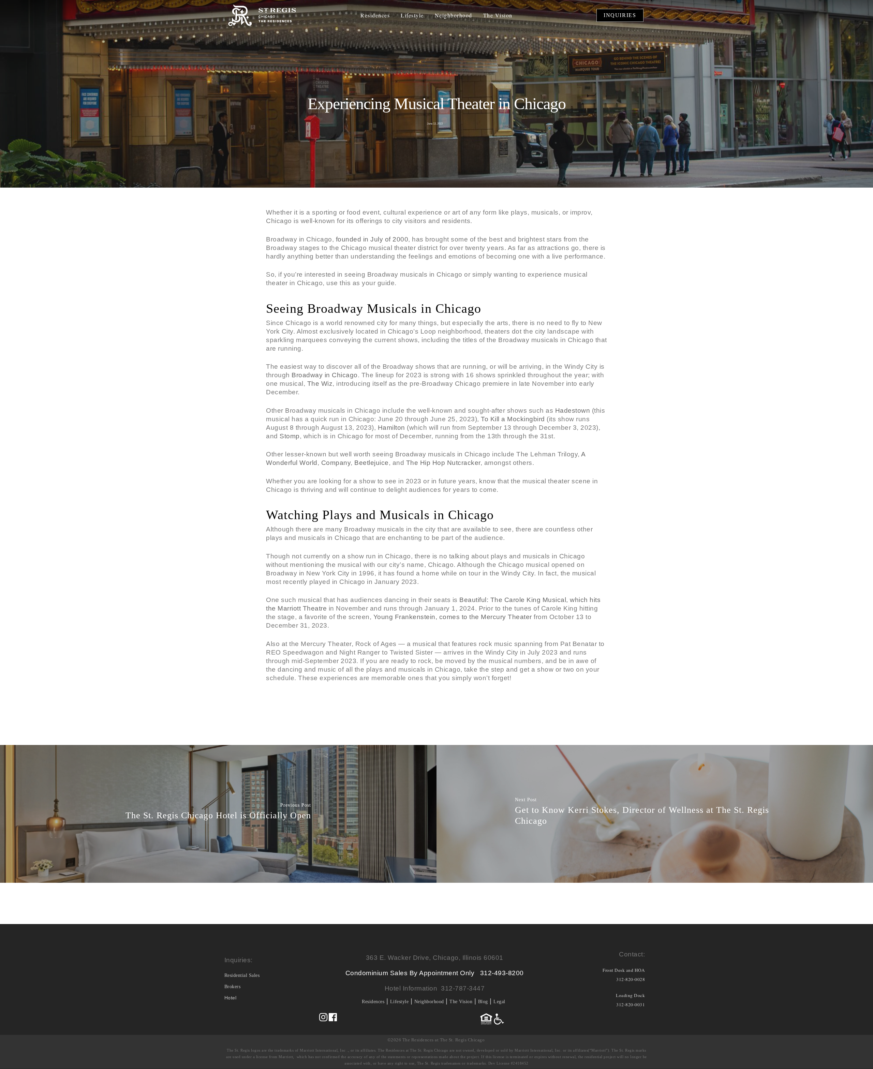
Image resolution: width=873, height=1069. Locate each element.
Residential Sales (242, 975)
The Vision (498, 15)
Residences (375, 15)
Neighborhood (453, 15)
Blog (483, 1001)
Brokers (232, 986)
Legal (499, 1001)
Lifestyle (412, 15)
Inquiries (620, 15)
